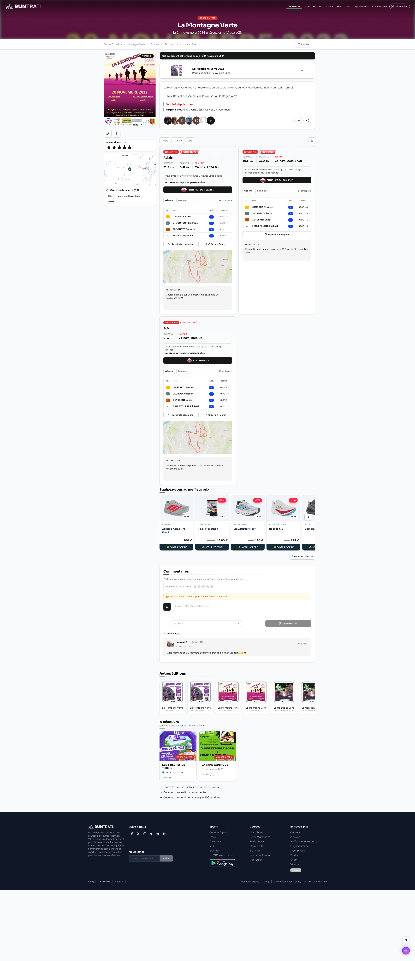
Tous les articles (300, 556)
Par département (260, 855)
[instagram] (145, 833)
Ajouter (305, 44)
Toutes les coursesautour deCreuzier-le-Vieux (191, 787)
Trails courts (257, 841)
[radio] (109, 147)
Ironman (255, 850)
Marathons (256, 832)
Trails (212, 837)
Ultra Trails (256, 846)
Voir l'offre (178, 547)
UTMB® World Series (221, 855)
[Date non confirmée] (203, 769)
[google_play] (164, 833)
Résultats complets (182, 244)
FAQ (266, 881)
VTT (211, 846)
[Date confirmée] (163, 772)
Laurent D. (182, 642)
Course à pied (111, 44)
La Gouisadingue (215, 764)
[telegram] (157, 833)
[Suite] (308, 517)
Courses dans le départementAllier (184, 792)
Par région (256, 859)
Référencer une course (303, 841)
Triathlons (215, 841)
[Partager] (307, 120)
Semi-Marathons (260, 837)
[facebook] (116, 134)
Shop (339, 6)
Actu (348, 6)
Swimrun (214, 850)
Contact (295, 832)
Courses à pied (218, 832)
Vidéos (329, 6)
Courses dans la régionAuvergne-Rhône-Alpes (191, 797)
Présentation (173, 290)
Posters (295, 855)
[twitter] (138, 833)
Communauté (379, 6)
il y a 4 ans (302, 644)
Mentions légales (250, 881)
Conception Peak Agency (287, 881)
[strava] (151, 833)
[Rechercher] (406, 940)
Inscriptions (297, 850)
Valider (166, 858)
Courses (292, 6)
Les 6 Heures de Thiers (173, 766)
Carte (306, 6)
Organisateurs (361, 6)
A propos (296, 837)
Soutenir (296, 870)
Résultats (318, 6)
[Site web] (108, 134)
